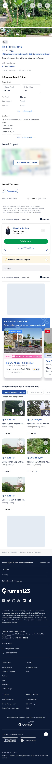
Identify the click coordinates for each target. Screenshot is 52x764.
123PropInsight (7, 689)
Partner (4, 676)
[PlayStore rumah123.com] (28, 740)
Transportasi (12, 191)
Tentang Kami (7, 667)
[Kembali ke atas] (46, 734)
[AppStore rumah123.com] (10, 740)
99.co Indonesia (31, 700)
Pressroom (5, 684)
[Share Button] (47, 5)
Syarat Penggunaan (9, 704)
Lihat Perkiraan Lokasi (26, 162)
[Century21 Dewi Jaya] (43, 230)
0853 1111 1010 (23, 638)
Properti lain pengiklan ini (14, 392)
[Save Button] (39, 5)
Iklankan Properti (32, 667)
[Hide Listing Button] (32, 5)
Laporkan (46, 219)
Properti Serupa (35, 392)
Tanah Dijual (14, 552)
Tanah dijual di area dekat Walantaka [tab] (17, 562)
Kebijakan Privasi (8, 700)
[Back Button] (5, 5)
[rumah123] (26, 591)
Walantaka (37, 552)
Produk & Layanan (8, 672)
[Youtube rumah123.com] (18, 600)
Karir (3, 680)
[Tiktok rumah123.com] (30, 601)
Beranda (4, 552)
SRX (27, 708)
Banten (22, 552)
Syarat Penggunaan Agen (11, 708)
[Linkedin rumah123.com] (24, 601)
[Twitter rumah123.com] (8, 600)
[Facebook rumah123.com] (3, 600)
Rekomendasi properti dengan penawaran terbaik (24, 325)
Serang (29, 552)
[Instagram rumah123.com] (13, 600)
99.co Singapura (32, 704)
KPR (27, 672)
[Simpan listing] (20, 405)
